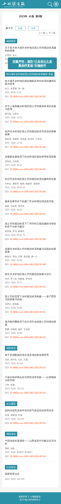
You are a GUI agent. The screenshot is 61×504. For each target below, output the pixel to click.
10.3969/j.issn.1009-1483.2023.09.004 (28, 147)
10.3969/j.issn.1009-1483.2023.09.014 (28, 393)
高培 (7, 415)
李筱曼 (23, 139)
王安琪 (38, 139)
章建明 (16, 139)
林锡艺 (21, 231)
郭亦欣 (13, 359)
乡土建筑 (11, 403)
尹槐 (20, 415)
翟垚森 (27, 256)
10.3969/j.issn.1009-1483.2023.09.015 (29, 423)
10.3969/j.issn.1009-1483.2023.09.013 (29, 367)
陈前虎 (8, 139)
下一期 (51, 33)
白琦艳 (16, 161)
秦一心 (34, 256)
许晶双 (13, 206)
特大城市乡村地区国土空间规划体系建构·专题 (30, 74)
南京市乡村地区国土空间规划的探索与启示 (28, 274)
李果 (20, 256)
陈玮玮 (31, 139)
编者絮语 (11, 41)
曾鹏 (7, 329)
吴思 (7, 359)
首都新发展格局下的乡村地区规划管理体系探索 (30, 156)
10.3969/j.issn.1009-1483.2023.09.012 (29, 337)
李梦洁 (8, 304)
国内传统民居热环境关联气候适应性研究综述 (29, 410)
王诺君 (27, 329)
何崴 (12, 385)
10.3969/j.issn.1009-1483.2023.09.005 (29, 169)
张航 (12, 448)
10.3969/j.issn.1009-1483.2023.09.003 (28, 122)
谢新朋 (36, 183)
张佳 (15, 256)
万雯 (26, 359)
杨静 (22, 183)
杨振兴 (8, 256)
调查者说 (11, 434)
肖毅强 (13, 415)
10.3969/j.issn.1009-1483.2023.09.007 (28, 214)
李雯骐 (13, 88)
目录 (33, 28)
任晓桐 (13, 329)
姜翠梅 (16, 304)
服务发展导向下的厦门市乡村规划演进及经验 (29, 201)
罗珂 (15, 231)
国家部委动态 (12, 473)
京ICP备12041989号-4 (29, 499)
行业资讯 (11, 467)
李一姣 (21, 88)
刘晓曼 (21, 279)
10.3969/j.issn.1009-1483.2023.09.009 (29, 264)
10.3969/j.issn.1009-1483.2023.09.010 (29, 287)
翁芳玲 (21, 206)
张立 (15, 55)
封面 (20, 28)
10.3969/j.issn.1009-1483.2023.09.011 (28, 312)
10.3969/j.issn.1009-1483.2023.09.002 (28, 96)
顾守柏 (8, 114)
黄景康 (8, 231)
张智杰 (8, 161)
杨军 (20, 329)
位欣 (20, 359)
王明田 (8, 55)
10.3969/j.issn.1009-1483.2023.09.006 (28, 191)
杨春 (7, 206)
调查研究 (11, 348)
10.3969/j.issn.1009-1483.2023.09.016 (28, 456)
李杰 (7, 279)
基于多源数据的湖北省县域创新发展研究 (27, 354)
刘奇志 (8, 183)
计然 (7, 385)
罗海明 (29, 279)
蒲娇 (7, 448)
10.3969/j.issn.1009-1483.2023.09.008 (28, 239)
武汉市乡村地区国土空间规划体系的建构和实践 (30, 179)
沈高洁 (16, 114)
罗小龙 (13, 279)
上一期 (41, 33)
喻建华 (29, 183)
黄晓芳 (16, 183)
